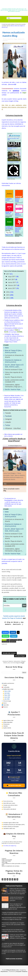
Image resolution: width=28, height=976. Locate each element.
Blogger (22, 662)
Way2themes (4, 971)
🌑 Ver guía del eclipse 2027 (14, 785)
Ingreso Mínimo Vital (8, 720)
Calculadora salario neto (9, 828)
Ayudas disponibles (7, 722)
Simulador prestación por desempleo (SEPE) (14, 824)
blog (6, 39)
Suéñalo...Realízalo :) (14, 624)
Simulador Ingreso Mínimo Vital (10, 822)
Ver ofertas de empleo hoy (9, 845)
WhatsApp (5, 636)
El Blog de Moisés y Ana (14, 4)
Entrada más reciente (9, 653)
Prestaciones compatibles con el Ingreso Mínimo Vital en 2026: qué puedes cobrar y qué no (13, 924)
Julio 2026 (6, 699)
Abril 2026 (7, 693)
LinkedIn (13, 632)
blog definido (10, 39)
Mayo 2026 (7, 695)
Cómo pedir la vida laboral (9, 809)
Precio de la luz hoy (8, 801)
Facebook (5, 632)
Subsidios (5, 726)
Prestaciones (6, 724)
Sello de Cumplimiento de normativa (10, 866)
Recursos (5, 707)
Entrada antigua (20, 656)
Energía (5, 685)
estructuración (21, 39)
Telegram (13, 636)
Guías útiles (6, 705)
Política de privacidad (7, 859)
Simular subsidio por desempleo (11, 826)
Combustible (6, 687)
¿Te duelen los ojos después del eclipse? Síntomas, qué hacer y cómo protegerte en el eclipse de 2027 (13, 945)
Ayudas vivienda (7, 728)
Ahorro (5, 703)
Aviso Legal (4, 862)
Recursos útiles (7, 807)
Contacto (4, 858)
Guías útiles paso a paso (9, 803)
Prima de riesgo (7, 701)
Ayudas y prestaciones (8, 683)
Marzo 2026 (7, 691)
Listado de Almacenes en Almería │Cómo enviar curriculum (17, 898)
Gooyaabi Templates (21, 971)
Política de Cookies (6, 861)
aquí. (24, 618)
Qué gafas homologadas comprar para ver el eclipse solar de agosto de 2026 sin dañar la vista (14, 952)
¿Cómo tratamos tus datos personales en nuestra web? (14, 864)
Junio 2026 (7, 697)
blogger (15, 39)
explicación (5, 40)
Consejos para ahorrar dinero (10, 805)
